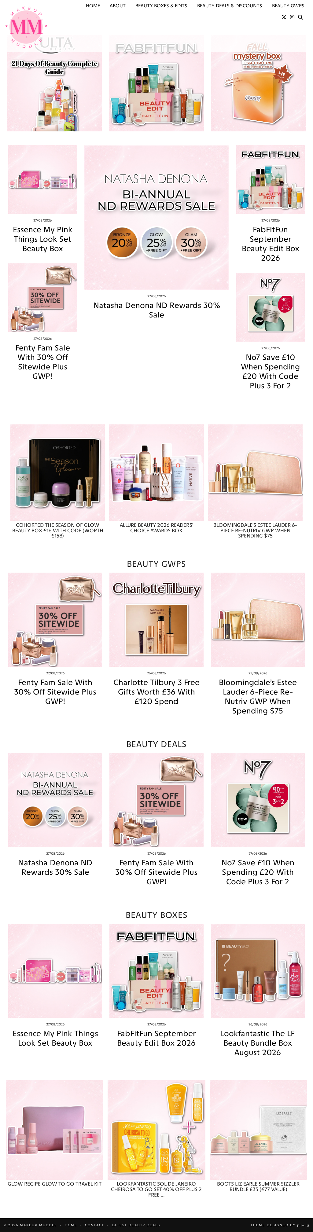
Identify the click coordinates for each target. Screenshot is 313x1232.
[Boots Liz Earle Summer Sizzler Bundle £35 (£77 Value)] (258, 1130)
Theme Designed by (280, 1225)
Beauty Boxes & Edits (161, 6)
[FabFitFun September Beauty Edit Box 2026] (270, 179)
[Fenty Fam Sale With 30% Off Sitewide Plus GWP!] (42, 297)
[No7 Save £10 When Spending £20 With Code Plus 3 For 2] (270, 307)
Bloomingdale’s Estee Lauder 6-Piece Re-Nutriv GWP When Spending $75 (258, 697)
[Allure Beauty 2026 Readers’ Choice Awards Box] (156, 472)
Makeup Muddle (38, 1225)
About (118, 6)
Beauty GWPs (288, 6)
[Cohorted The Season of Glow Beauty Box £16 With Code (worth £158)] (57, 472)
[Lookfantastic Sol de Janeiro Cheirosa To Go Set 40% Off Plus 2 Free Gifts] (156, 1130)
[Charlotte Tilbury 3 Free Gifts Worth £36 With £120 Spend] (156, 619)
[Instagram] (292, 17)
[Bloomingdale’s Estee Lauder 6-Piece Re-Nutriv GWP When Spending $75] (255, 472)
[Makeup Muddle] (26, 27)
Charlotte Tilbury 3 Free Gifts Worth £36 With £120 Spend (156, 692)
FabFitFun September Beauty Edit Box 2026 (270, 244)
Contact (94, 1225)
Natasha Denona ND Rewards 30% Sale (156, 310)
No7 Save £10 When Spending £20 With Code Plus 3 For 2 (270, 372)
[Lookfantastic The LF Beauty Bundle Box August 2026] (258, 971)
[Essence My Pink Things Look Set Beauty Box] (42, 179)
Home (93, 6)
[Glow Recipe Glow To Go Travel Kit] (54, 1130)
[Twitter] (284, 17)
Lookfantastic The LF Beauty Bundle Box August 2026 (258, 1043)
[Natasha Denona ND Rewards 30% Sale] (156, 217)
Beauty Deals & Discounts (229, 6)
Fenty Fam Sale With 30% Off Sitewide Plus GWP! (42, 362)
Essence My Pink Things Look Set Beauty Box (42, 239)
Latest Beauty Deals (136, 1225)
